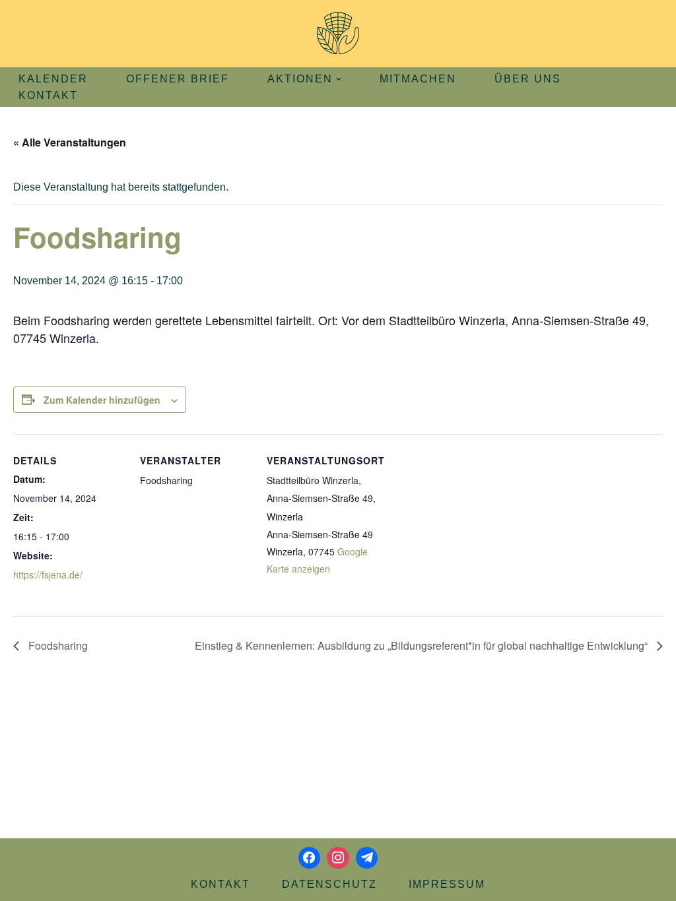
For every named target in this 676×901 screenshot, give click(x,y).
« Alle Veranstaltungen (69, 142)
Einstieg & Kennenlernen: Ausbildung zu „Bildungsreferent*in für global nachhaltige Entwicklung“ (422, 645)
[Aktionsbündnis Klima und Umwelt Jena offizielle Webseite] (338, 33)
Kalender (53, 78)
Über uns (527, 78)
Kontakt (48, 95)
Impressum (447, 884)
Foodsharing (57, 645)
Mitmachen (418, 78)
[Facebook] (309, 858)
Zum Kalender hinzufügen (102, 399)
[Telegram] (367, 858)
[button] (338, 79)
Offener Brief (177, 78)
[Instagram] (338, 858)
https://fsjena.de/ (48, 574)
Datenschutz (329, 884)
